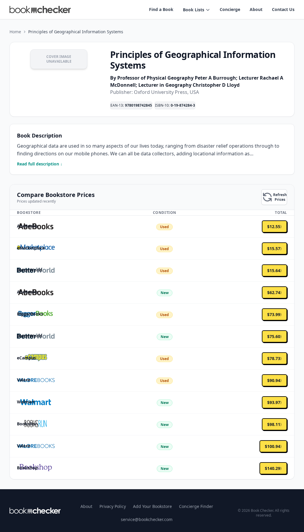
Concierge (230, 9)
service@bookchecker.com (146, 519)
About (256, 9)
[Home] (35, 511)
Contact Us (283, 9)
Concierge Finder (196, 506)
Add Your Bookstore (152, 506)
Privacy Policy (112, 506)
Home (15, 31)
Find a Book (161, 9)
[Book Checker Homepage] (40, 9)
